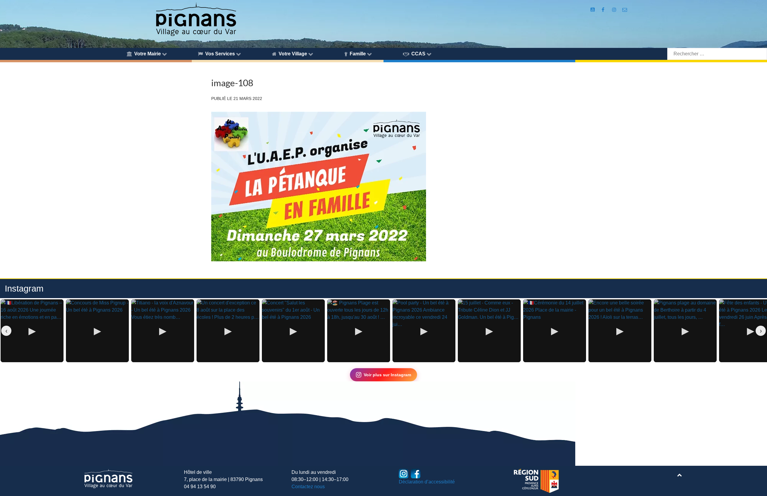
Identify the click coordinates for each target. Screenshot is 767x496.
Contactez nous (308, 486)
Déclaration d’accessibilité (427, 481)
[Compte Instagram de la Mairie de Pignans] (614, 9)
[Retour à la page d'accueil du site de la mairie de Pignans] (196, 18)
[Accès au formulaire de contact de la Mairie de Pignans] (624, 9)
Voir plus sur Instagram (387, 374)
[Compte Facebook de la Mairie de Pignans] (603, 9)
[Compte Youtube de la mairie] (593, 9)
